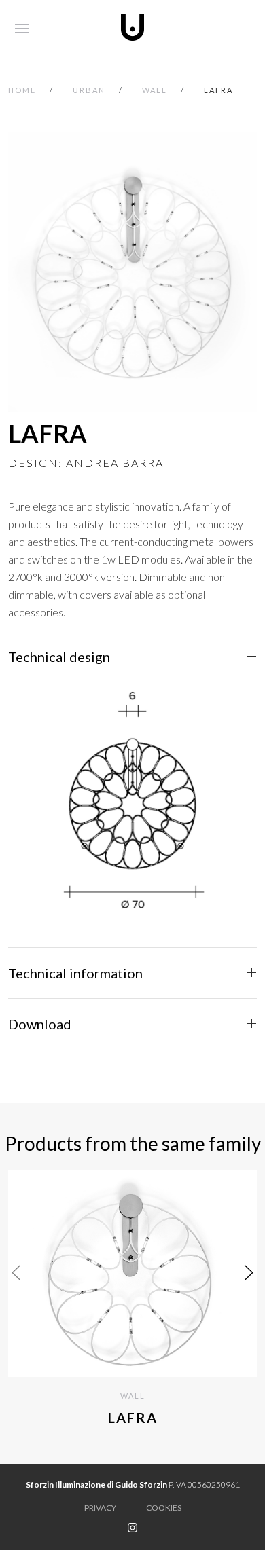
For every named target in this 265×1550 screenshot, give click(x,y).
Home (22, 90)
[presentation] (16, 1272)
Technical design (59, 656)
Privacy (100, 1507)
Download (39, 1024)
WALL (154, 90)
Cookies (163, 1507)
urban (89, 90)
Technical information (75, 973)
